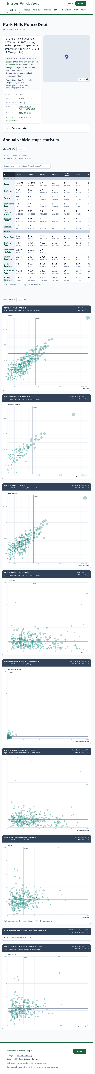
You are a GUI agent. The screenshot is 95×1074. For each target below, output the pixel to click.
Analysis (47, 10)
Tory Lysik (36, 1059)
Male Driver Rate (9, 272)
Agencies (37, 10)
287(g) (56, 10)
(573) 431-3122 (25, 113)
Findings (26, 10)
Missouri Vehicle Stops (23, 3)
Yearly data (9, 149)
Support (80, 3)
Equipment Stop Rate (8, 258)
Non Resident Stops (7, 212)
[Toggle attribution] (87, 79)
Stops (6, 184)
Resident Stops (7, 219)
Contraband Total (9, 205)
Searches (8, 227)
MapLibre (82, 79)
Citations (8, 191)
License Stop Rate (8, 265)
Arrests (7, 198)
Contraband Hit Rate (9, 251)
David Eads (23, 1059)
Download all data (11, 121)
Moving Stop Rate (8, 279)
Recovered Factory (24, 1055)
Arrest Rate (9, 237)
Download (66, 10)
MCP (76, 10)
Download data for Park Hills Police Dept (19, 118)
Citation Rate (7, 244)
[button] (67, 57)
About (83, 10)
